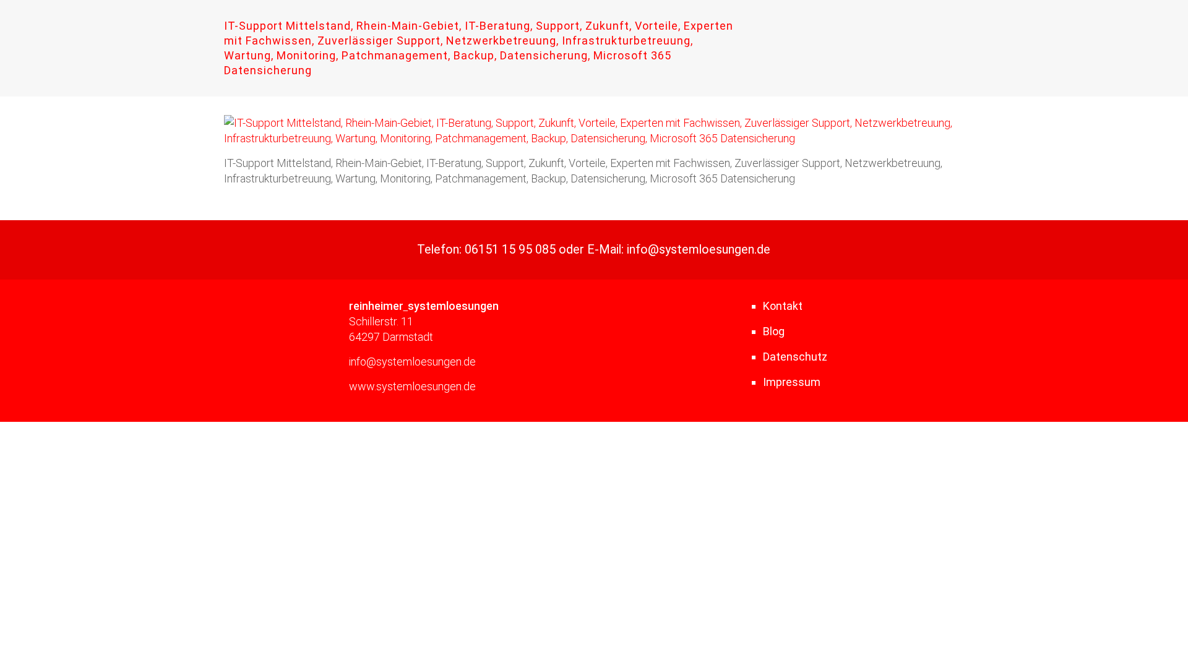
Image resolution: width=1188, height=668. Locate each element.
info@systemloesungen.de (698, 249)
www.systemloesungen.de (412, 386)
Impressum (791, 381)
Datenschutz (795, 356)
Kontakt (783, 305)
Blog (774, 331)
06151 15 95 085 (510, 249)
